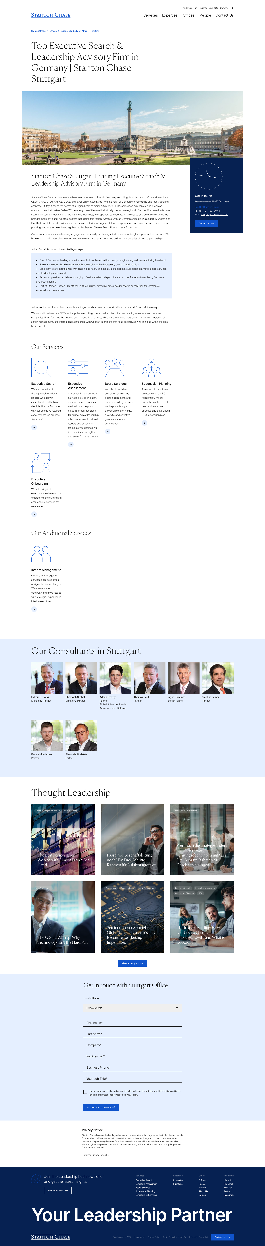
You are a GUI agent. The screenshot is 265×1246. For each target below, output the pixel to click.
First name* (94, 1023)
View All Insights (130, 963)
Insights (203, 8)
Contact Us (224, 15)
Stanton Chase (38, 31)
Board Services (143, 1187)
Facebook (228, 1184)
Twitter (227, 1191)
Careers (224, 8)
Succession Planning (145, 1191)
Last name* (94, 1034)
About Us (213, 8)
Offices (188, 15)
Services (150, 15)
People (205, 15)
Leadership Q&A (189, 8)
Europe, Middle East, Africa (74, 31)
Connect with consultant (99, 1107)
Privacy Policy (130, 1094)
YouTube (228, 1187)
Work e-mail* (95, 1056)
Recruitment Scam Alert (198, 1237)
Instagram (229, 1195)
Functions (177, 1184)
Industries (178, 1180)
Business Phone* (98, 1067)
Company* (93, 1045)
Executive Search (144, 1180)
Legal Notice (139, 1237)
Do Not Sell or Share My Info (174, 1237)
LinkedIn (228, 1180)
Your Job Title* (96, 1079)
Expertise (169, 15)
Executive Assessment (146, 1184)
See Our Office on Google (207, 207)
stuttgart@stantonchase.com (214, 214)
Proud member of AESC (122, 1237)
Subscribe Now (55, 1190)
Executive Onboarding (146, 1195)
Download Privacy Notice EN (95, 1155)
